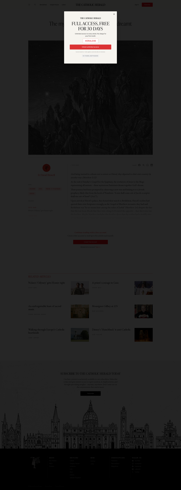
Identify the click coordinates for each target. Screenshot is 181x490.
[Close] (114, 14)
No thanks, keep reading (90, 56)
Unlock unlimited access (90, 47)
